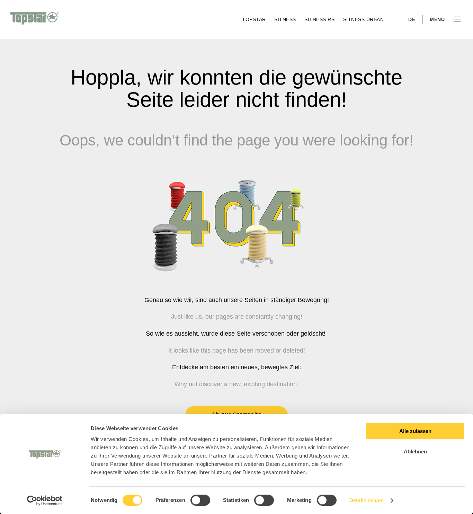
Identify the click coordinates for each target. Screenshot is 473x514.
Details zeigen (366, 500)
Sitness (285, 19)
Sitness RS (320, 19)
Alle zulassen (415, 431)
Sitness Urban (363, 19)
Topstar (254, 19)
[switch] (200, 500)
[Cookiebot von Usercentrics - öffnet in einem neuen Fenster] (45, 500)
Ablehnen (415, 451)
